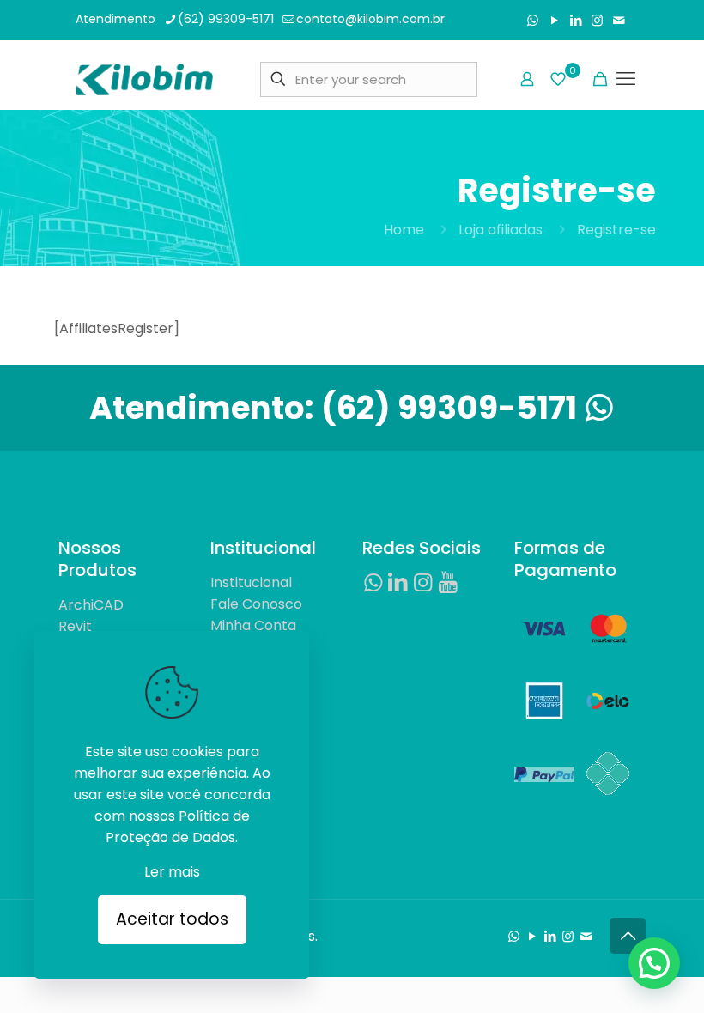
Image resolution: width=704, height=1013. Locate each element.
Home (404, 230)
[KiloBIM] (144, 79)
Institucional (251, 582)
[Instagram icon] (597, 20)
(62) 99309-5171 (226, 18)
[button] (654, 963)
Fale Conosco (256, 604)
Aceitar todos (172, 919)
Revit (75, 626)
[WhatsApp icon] (532, 20)
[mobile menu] (626, 79)
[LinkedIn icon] (575, 20)
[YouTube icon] (554, 20)
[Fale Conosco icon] (618, 20)
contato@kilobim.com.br (370, 18)
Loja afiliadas (500, 230)
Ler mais (172, 872)
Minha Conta (253, 625)
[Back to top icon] (628, 936)
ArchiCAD (91, 605)
